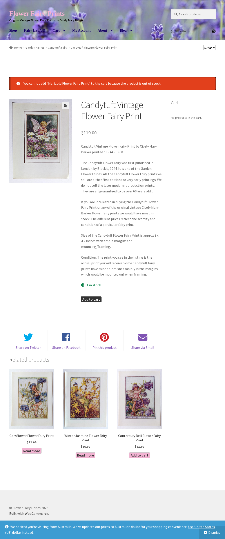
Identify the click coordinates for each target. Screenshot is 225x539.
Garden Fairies (35, 47)
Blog (123, 30)
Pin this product (105, 347)
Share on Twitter (28, 347)
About (102, 30)
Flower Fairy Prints (36, 13)
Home (18, 47)
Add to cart (91, 299)
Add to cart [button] (139, 455)
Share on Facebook (66, 347)
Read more (31, 451)
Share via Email (142, 347)
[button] (65, 105)
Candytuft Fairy (57, 47)
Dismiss (214, 532)
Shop (13, 30)
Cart (56, 30)
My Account (81, 30)
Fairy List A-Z (34, 30)
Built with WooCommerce (28, 513)
